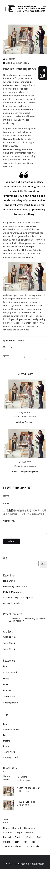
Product (10, 340)
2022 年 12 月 (9, 637)
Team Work (9, 696)
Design (6, 678)
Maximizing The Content (25, 422)
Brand (9, 62)
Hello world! (9, 580)
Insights (29, 832)
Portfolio (7, 837)
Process (7, 690)
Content (16, 828)
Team (16, 841)
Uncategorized (10, 702)
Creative (7, 832)
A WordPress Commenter (22, 618)
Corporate (29, 828)
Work (27, 846)
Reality (40, 837)
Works (21, 340)
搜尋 (5, 558)
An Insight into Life (12, 603)
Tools (33, 841)
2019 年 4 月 (9, 643)
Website (17, 846)
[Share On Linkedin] (11, 347)
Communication (21, 62)
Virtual (6, 846)
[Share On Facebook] (7, 347)
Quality (30, 837)
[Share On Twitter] (4, 347)
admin (12, 58)
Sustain (7, 841)
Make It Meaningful (12, 592)
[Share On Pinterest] (15, 347)
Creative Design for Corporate (25, 471)
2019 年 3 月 (9, 649)
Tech (24, 841)
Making (6, 684)
